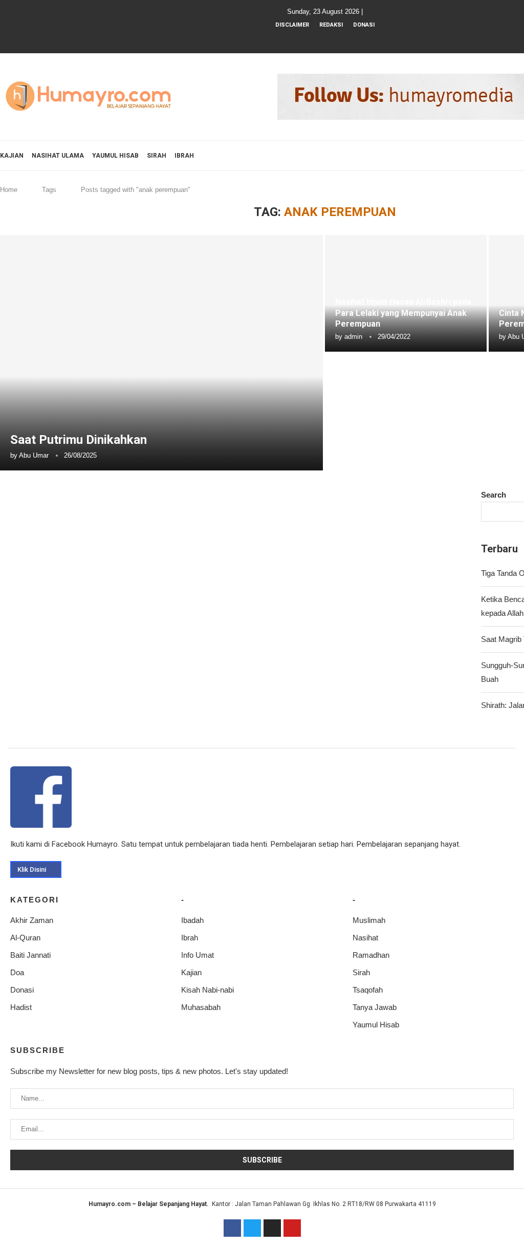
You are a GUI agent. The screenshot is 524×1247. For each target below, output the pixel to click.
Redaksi (331, 25)
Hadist (21, 1007)
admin (353, 336)
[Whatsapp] (344, 38)
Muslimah (369, 920)
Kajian (12, 155)
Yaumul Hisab (115, 155)
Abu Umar (34, 455)
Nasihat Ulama (58, 155)
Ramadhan (371, 955)
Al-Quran (25, 937)
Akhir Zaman (31, 920)
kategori (34, 900)
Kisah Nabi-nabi (207, 990)
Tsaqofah (368, 990)
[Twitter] (252, 1228)
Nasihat (365, 937)
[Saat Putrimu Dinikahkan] (161, 352)
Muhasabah (201, 1007)
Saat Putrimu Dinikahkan (78, 440)
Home (8, 189)
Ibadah (192, 920)
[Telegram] (358, 38)
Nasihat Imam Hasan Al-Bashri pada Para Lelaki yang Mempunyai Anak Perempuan (403, 313)
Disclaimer (292, 25)
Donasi (364, 25)
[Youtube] (331, 38)
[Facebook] (303, 38)
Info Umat (197, 955)
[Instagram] (317, 38)
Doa (17, 972)
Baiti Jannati (30, 955)
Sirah (156, 155)
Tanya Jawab (375, 1007)
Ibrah (184, 155)
